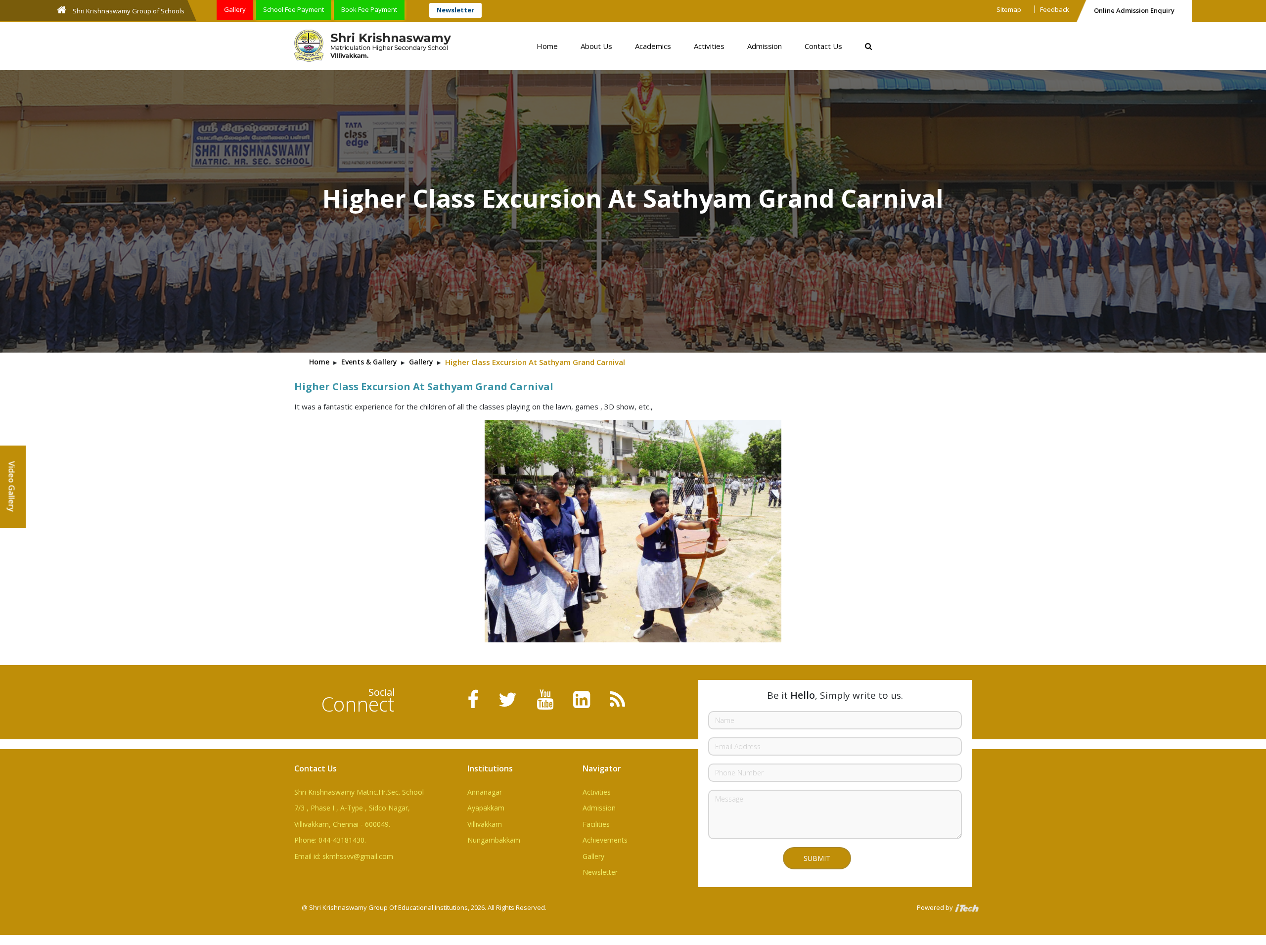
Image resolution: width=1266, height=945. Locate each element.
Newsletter (455, 9)
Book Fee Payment (369, 9)
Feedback (1054, 9)
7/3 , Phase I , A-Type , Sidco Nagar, (352, 807)
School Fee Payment (293, 9)
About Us (596, 46)
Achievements (605, 840)
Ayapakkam (485, 807)
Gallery (235, 9)
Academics (653, 46)
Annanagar (484, 792)
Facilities (596, 824)
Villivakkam (484, 824)
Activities (709, 46)
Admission (764, 46)
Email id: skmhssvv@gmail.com (343, 856)
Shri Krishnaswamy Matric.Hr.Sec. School (359, 792)
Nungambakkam (493, 840)
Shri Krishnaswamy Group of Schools (127, 10)
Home (547, 46)
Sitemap (1008, 9)
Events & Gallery (369, 361)
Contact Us (823, 46)
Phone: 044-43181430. (330, 840)
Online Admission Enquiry (1134, 10)
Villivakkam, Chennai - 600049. (342, 824)
